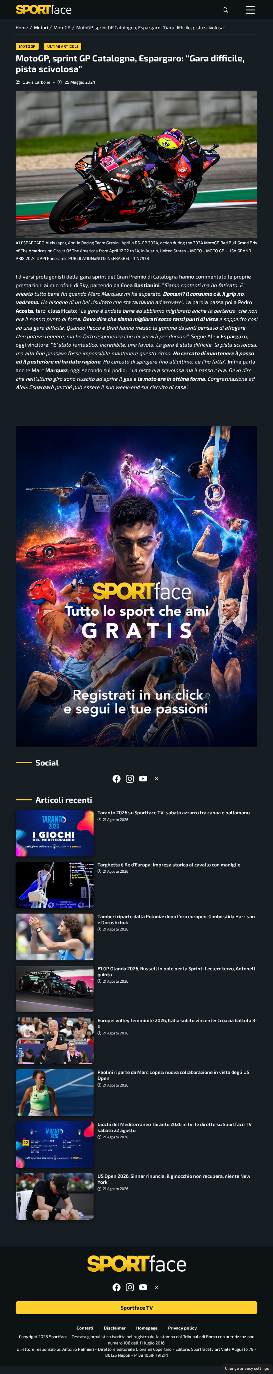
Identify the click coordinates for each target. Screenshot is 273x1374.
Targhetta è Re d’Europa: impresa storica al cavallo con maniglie (169, 864)
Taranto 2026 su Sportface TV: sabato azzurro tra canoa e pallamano (174, 812)
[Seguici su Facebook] (117, 778)
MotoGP (27, 46)
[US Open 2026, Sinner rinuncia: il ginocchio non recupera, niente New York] (55, 1196)
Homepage (146, 1327)
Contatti (85, 1327)
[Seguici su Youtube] (143, 778)
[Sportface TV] (136, 586)
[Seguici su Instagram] (130, 778)
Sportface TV (137, 1307)
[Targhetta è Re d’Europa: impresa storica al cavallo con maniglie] (55, 885)
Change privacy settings (247, 1368)
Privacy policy (182, 1327)
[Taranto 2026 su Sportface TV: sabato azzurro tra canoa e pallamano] (55, 833)
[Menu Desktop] (250, 9)
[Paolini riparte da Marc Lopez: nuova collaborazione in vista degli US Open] (55, 1092)
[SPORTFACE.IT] (44, 9)
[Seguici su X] (156, 778)
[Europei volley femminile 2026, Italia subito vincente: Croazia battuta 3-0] (55, 1040)
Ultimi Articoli (62, 46)
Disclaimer (115, 1327)
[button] (225, 10)
